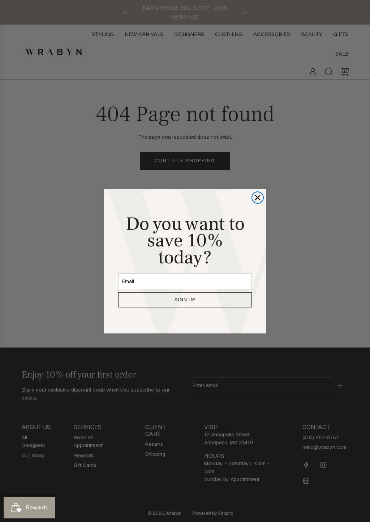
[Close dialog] (257, 197)
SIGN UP (185, 300)
